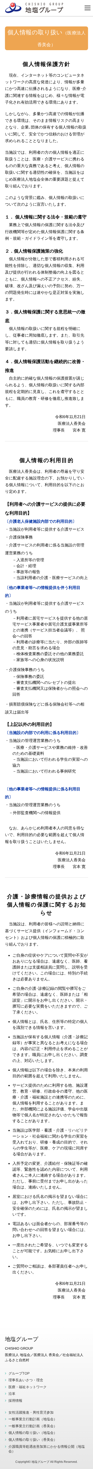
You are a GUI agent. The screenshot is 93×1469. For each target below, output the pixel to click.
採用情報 (15, 1401)
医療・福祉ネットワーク (27, 1387)
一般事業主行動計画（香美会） (32, 1426)
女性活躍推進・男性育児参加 (31, 1412)
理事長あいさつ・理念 (25, 1380)
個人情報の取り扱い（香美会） (32, 1440)
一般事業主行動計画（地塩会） (32, 1419)
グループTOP (19, 1373)
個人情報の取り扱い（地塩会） (32, 1433)
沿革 (11, 1394)
